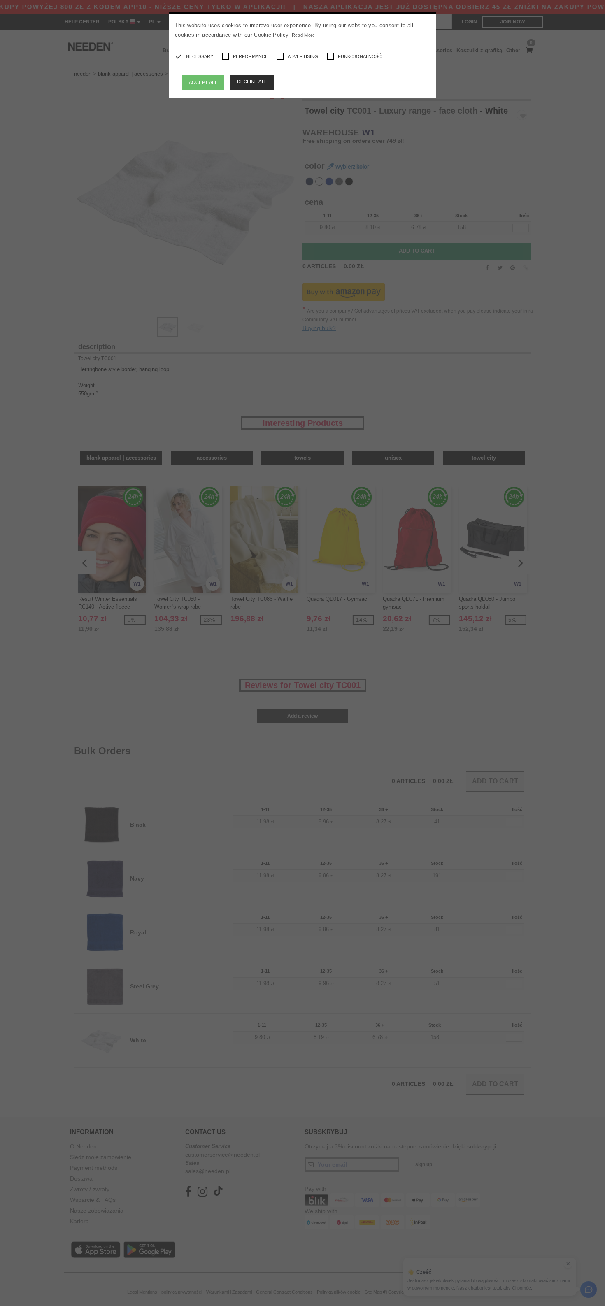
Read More (303, 35)
